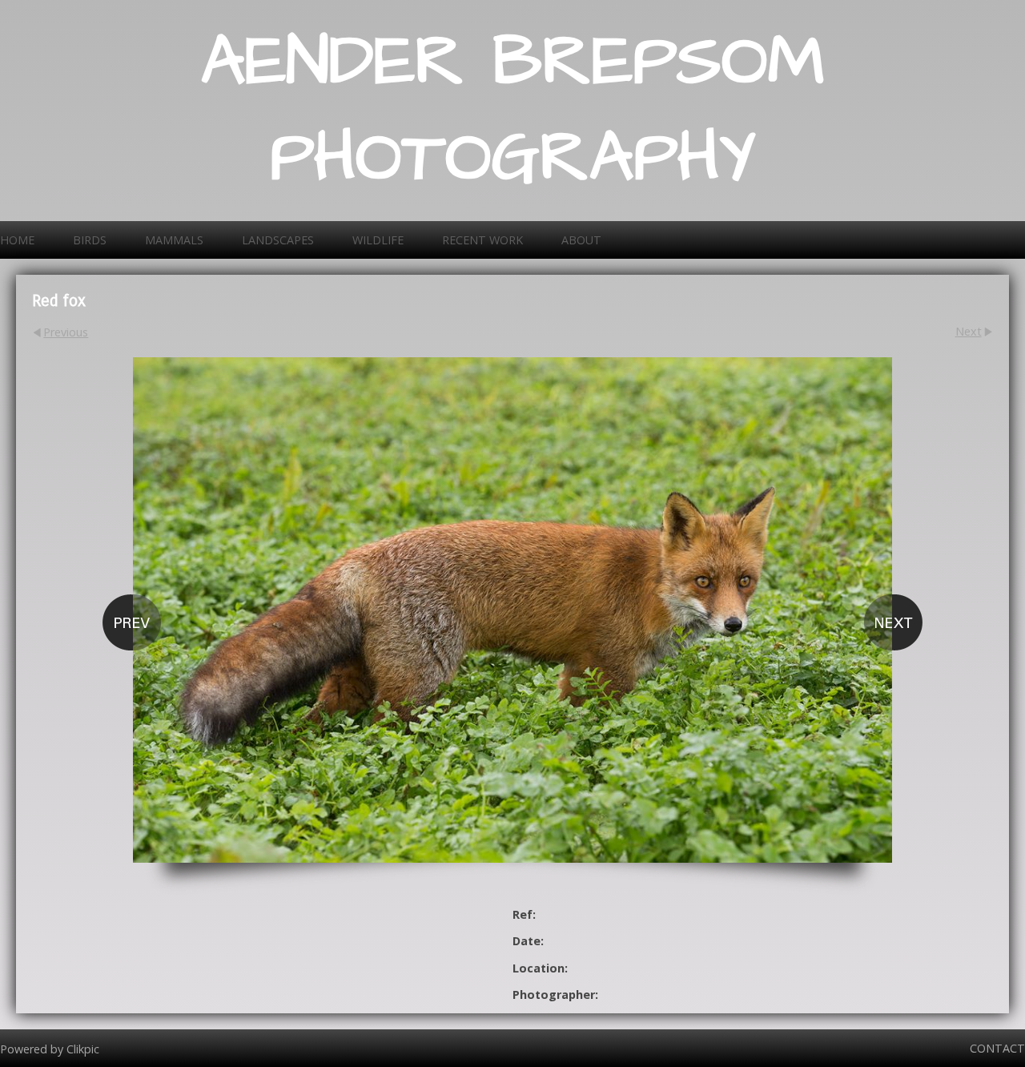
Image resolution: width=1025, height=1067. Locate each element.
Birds (90, 240)
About (581, 240)
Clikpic (82, 1048)
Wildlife (378, 240)
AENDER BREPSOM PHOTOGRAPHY (513, 110)
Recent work (482, 240)
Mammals (174, 240)
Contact (997, 1048)
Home (17, 240)
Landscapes (278, 240)
